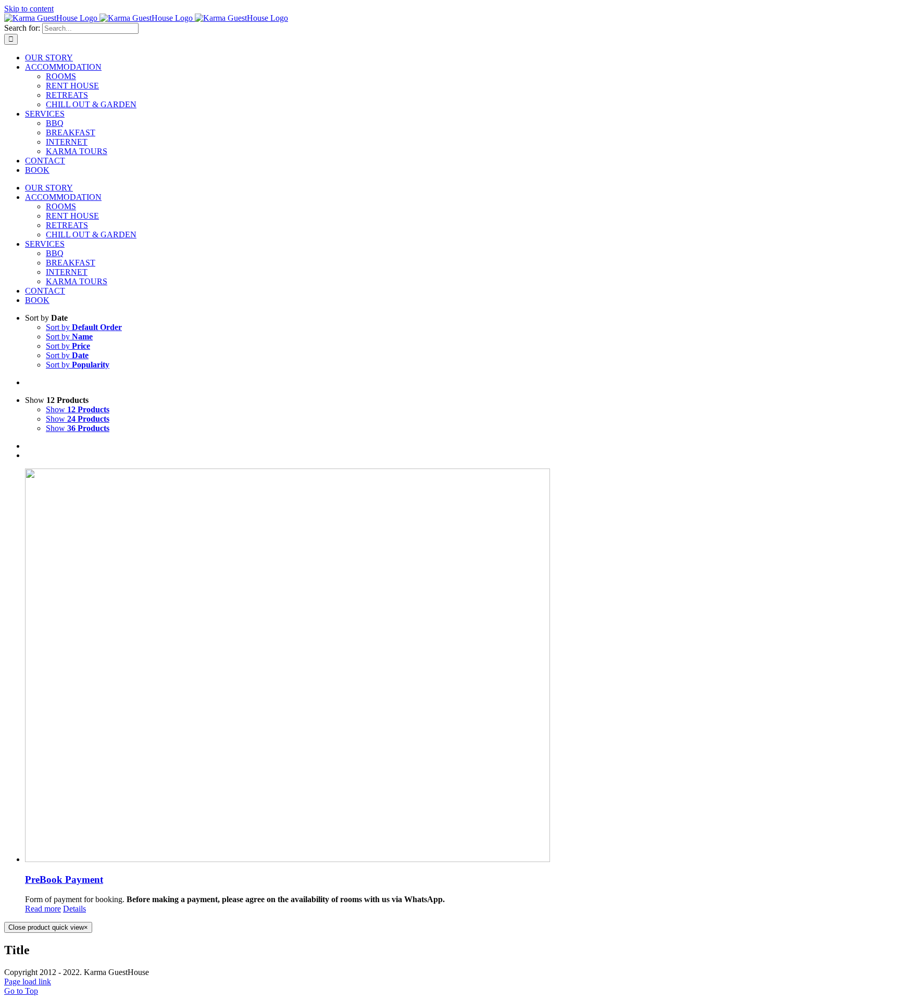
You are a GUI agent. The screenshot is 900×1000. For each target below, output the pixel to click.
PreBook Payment (64, 879)
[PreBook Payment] (460, 666)
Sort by (84, 327)
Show (77, 409)
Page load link (27, 981)
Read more (43, 908)
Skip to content (29, 8)
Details (74, 908)
